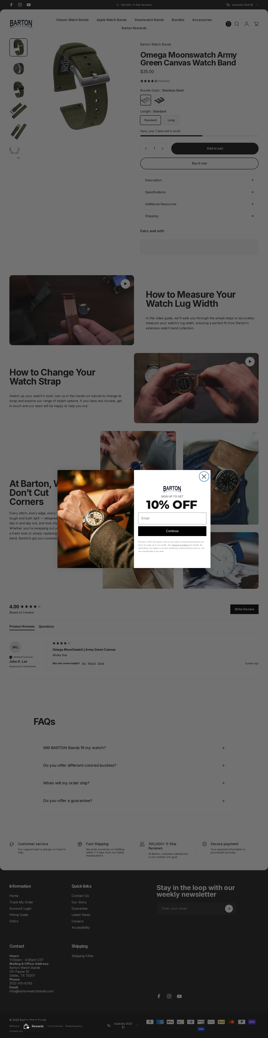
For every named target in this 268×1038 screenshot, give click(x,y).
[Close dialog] (204, 476)
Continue (172, 531)
